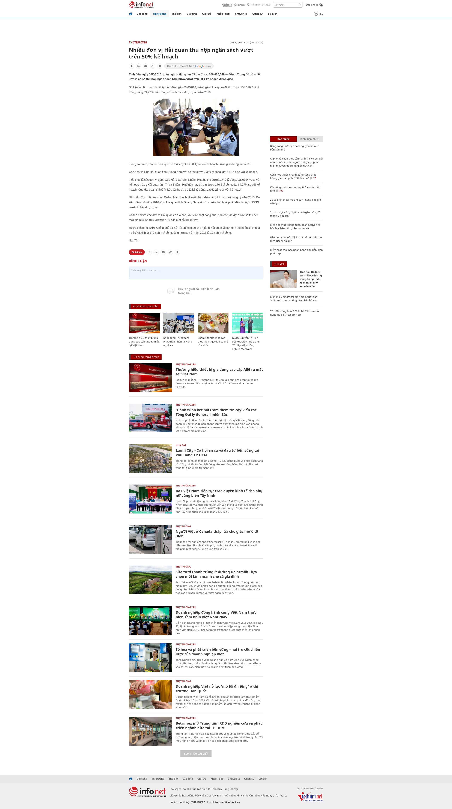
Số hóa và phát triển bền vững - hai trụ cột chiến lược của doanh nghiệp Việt (218, 651)
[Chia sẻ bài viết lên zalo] (138, 66)
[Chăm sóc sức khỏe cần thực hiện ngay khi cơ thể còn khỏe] (213, 323)
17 (314, 178)
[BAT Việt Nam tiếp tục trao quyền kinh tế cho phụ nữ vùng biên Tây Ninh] (150, 499)
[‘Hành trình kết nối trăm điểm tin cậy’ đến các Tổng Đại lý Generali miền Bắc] (150, 418)
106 (280, 190)
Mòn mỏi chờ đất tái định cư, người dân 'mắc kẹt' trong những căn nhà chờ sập (293, 298)
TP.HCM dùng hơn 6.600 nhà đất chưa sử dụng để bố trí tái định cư (294, 312)
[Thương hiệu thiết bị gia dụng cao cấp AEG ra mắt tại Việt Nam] (144, 323)
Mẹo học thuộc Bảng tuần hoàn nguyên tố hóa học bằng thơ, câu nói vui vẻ (295, 226)
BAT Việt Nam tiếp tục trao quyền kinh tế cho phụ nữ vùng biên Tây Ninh (219, 493)
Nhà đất (181, 445)
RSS (321, 13)
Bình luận (137, 252)
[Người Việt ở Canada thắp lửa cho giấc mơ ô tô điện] (150, 539)
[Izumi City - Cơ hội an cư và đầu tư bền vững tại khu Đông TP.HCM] (150, 458)
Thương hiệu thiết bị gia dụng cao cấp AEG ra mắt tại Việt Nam (144, 341)
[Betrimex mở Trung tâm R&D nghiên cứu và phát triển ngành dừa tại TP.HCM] (150, 731)
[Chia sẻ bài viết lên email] (145, 66)
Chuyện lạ (241, 13)
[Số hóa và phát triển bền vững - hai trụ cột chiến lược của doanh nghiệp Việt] (150, 657)
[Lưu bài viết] (159, 66)
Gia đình (192, 13)
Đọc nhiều (283, 139)
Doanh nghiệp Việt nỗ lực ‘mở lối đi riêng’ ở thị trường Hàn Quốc (217, 688)
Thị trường (159, 13)
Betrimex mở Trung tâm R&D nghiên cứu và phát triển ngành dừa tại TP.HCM (219, 725)
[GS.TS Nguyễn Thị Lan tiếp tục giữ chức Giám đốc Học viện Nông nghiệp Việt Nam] (247, 323)
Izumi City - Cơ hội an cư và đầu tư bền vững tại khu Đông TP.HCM (217, 452)
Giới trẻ (206, 13)
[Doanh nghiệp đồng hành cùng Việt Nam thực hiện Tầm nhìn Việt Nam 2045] (150, 620)
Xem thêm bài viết (196, 753)
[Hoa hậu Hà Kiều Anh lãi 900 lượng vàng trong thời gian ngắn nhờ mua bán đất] (283, 279)
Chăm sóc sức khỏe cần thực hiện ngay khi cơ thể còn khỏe (213, 341)
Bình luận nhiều (309, 139)
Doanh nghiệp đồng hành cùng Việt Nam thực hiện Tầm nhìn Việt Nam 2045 (216, 614)
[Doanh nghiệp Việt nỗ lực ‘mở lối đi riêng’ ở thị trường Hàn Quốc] (150, 694)
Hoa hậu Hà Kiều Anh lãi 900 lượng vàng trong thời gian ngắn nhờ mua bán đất (311, 279)
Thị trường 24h (186, 364)
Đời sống (142, 13)
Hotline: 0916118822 (260, 4)
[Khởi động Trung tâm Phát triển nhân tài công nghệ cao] (178, 323)
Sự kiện (272, 13)
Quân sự (257, 13)
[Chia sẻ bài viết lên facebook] (131, 66)
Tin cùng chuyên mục (146, 357)
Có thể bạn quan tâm (145, 306)
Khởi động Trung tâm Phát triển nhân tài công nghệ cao (177, 341)
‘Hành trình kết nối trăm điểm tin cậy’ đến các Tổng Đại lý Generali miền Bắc (216, 412)
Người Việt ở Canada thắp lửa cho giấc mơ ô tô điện (217, 533)
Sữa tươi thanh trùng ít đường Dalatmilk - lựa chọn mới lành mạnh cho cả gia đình (216, 574)
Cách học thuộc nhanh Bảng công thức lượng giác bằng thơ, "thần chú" (293, 176)
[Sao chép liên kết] (152, 66)
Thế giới (177, 13)
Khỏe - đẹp (223, 13)
